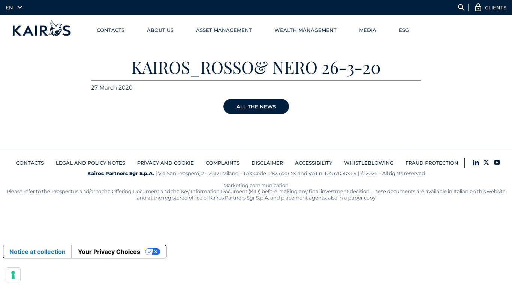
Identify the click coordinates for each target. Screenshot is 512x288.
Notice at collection (37, 251)
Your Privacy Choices (109, 251)
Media (367, 30)
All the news (256, 107)
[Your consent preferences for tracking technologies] (13, 275)
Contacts (110, 30)
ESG (404, 30)
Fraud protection (432, 163)
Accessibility (313, 163)
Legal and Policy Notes (90, 163)
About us (160, 30)
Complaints (223, 163)
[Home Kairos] (42, 30)
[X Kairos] (486, 163)
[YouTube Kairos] (497, 163)
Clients (495, 7)
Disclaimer (267, 163)
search (461, 7)
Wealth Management (305, 30)
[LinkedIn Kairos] (476, 163)
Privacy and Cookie (165, 163)
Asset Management (224, 30)
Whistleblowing (369, 163)
